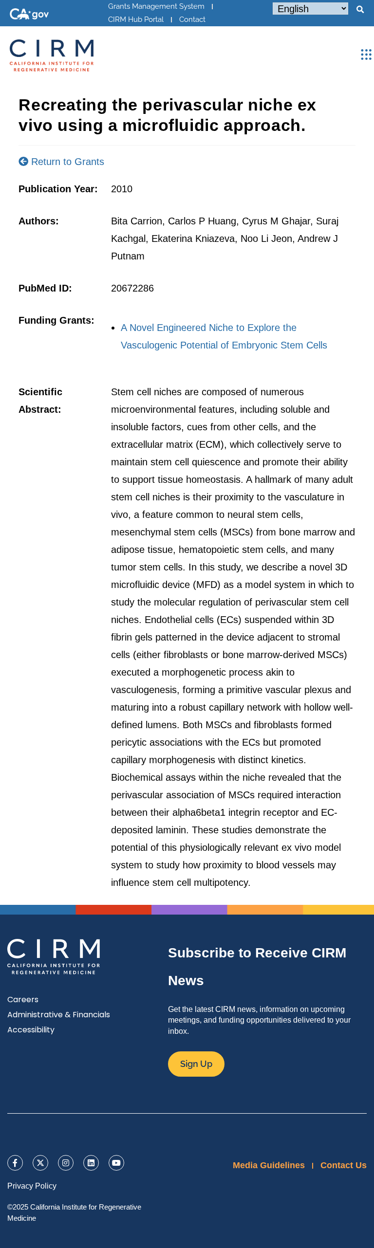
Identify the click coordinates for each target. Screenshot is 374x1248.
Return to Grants (66, 161)
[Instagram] (66, 1163)
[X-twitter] (40, 1163)
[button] (360, 10)
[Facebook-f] (15, 1163)
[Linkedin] (91, 1163)
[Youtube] (116, 1163)
